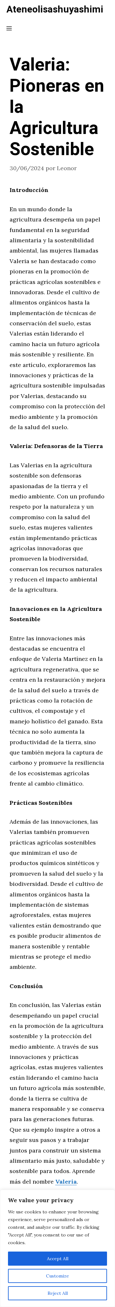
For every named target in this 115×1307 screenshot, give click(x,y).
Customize (57, 1276)
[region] (57, 1248)
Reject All (58, 1293)
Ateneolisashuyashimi (54, 10)
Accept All (57, 1258)
